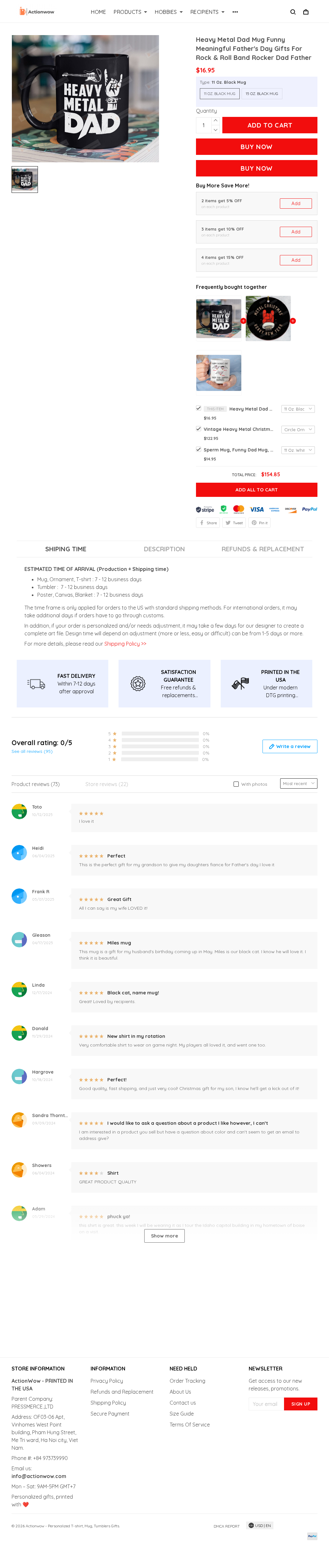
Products (127, 12)
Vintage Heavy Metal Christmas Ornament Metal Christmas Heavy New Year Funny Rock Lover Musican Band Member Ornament (239, 429)
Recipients (205, 12)
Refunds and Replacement (122, 1392)
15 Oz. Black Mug (262, 93)
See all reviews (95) (32, 751)
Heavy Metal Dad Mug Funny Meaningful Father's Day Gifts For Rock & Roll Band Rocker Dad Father (251, 409)
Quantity (206, 111)
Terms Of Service (190, 1424)
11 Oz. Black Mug (229, 82)
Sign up (300, 1404)
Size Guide (182, 1413)
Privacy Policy (107, 1381)
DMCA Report (227, 1526)
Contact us (183, 1402)
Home (98, 12)
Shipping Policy (108, 1402)
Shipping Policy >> (124, 643)
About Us (180, 1392)
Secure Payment (110, 1413)
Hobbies (166, 12)
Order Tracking (187, 1381)
